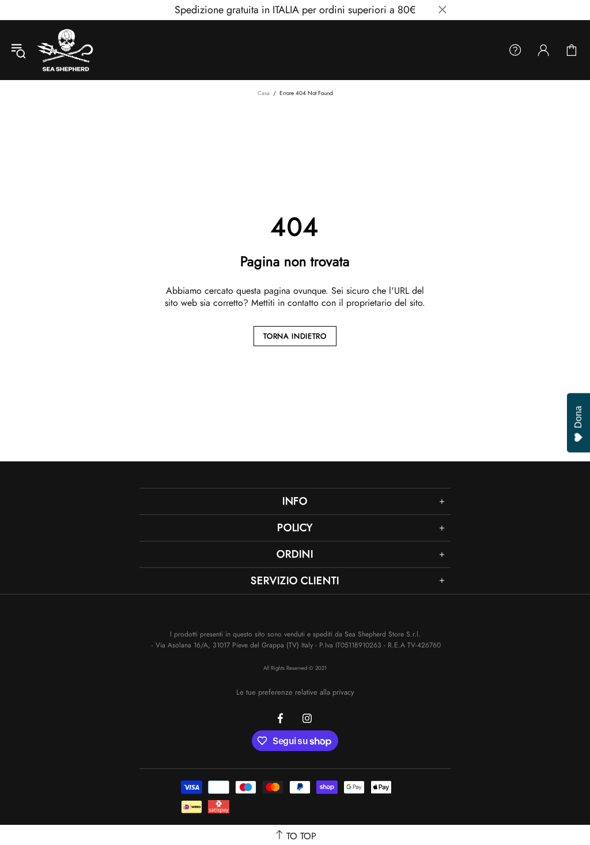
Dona (578, 417)
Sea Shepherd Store (66, 50)
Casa (264, 93)
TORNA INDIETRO (294, 336)
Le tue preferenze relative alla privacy (295, 692)
